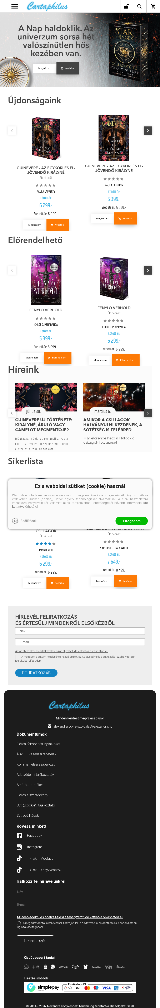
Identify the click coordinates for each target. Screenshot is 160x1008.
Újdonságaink (34, 101)
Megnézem (44, 68)
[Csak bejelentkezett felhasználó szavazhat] (38, 185)
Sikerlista (25, 462)
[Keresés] (139, 6)
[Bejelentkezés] (126, 6)
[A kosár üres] (153, 6)
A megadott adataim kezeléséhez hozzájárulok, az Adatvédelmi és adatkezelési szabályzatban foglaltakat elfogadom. (75, 658)
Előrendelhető (35, 241)
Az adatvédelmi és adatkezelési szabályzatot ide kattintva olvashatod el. (61, 651)
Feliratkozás (36, 672)
